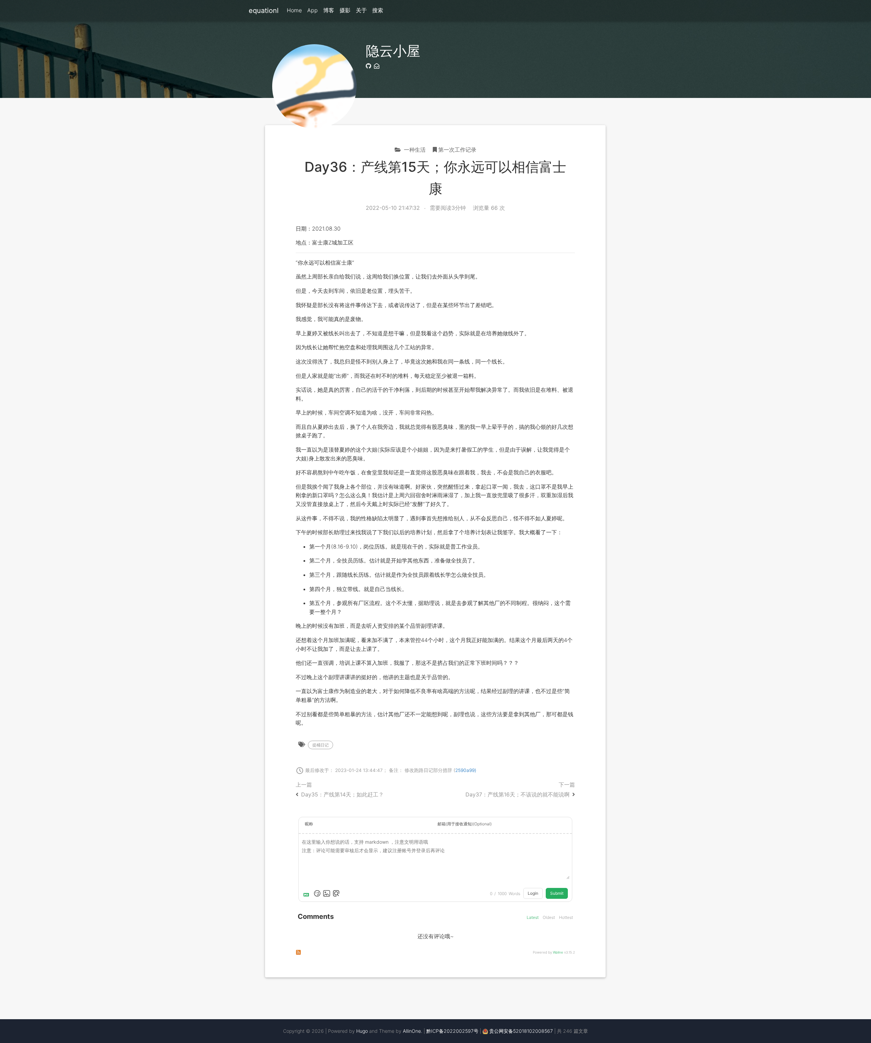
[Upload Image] (327, 893)
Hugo (362, 1031)
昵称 (309, 823)
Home (294, 10)
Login (533, 893)
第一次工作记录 (457, 149)
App (312, 10)
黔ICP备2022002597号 (452, 1031)
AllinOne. (412, 1031)
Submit (556, 893)
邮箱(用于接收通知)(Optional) (465, 823)
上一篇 (340, 789)
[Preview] (336, 893)
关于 (361, 10)
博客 (328, 10)
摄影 (345, 10)
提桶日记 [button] (320, 744)
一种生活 (414, 149)
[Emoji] (317, 893)
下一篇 (520, 789)
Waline (558, 952)
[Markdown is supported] (307, 893)
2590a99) (465, 770)
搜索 (377, 10)
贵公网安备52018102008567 (521, 1031)
